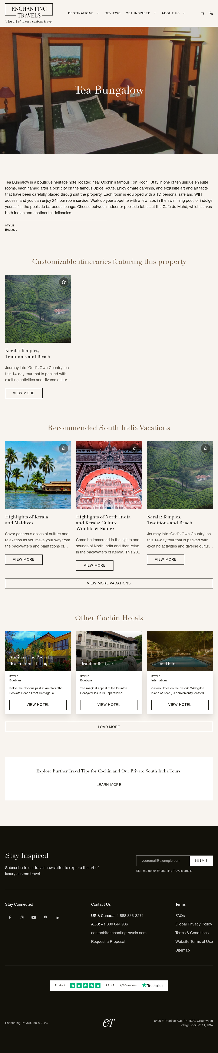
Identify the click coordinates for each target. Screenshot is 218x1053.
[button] (63, 282)
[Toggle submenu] (98, 13)
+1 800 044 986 (114, 924)
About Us (171, 13)
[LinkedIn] (57, 917)
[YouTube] (33, 917)
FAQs (180, 915)
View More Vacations (109, 583)
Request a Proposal (108, 941)
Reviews (113, 13)
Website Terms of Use (194, 941)
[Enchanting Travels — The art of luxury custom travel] (29, 13)
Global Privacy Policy (193, 924)
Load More (109, 727)
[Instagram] (21, 917)
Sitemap (182, 950)
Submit (201, 860)
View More (24, 393)
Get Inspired (138, 13)
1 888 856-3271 (130, 915)
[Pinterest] (45, 917)
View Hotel (38, 704)
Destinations (81, 13)
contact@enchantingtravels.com (118, 932)
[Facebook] (9, 917)
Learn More (109, 784)
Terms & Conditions (192, 932)
